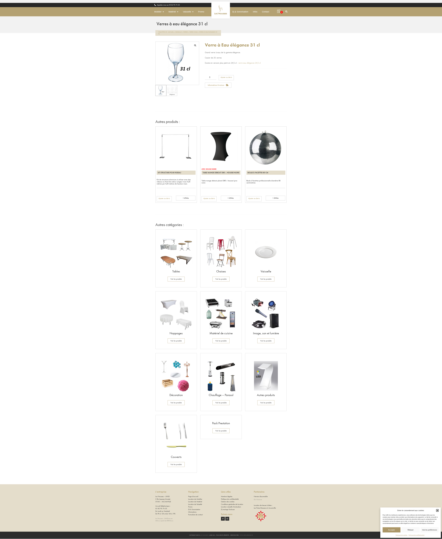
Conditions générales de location (232, 504)
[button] (437, 510)
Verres (185, 32)
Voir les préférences (429, 530)
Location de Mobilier (195, 499)
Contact (265, 12)
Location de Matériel (195, 501)
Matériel (172, 12)
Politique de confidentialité (416, 535)
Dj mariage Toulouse (228, 509)
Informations (192, 512)
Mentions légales (226, 496)
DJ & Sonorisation (194, 509)
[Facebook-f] (223, 519)
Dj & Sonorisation (240, 12)
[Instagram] (227, 519)
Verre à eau (193, 32)
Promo (201, 12)
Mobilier (157, 12)
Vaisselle (187, 12)
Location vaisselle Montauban (231, 507)
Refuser (411, 530)
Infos (255, 12)
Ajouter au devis (226, 77)
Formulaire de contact (195, 514)
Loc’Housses (204, 535)
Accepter (391, 530)
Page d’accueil (193, 496)
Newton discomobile (261, 496)
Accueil (171, 32)
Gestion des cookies (227, 501)
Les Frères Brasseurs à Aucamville (265, 508)
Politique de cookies (401, 535)
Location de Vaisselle (195, 504)
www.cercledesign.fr (246, 535)
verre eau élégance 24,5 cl (249, 63)
